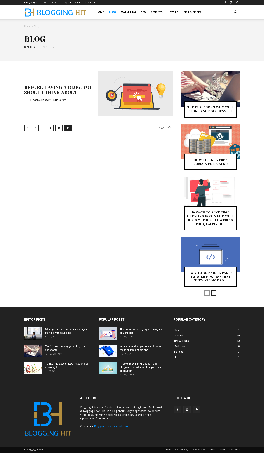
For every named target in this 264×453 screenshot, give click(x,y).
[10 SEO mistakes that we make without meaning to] (33, 368)
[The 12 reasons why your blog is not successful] (210, 89)
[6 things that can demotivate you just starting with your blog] (33, 333)
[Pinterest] (237, 2)
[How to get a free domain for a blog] (210, 141)
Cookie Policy (198, 449)
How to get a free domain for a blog (210, 162)
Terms (212, 449)
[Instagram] (231, 2)
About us (56, 2)
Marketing (128, 12)
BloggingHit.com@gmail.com (111, 426)
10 (59, 127)
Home (100, 12)
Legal (66, 2)
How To (173, 12)
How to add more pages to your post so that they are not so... (210, 276)
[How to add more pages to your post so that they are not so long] (210, 254)
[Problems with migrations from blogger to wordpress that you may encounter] (108, 368)
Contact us (90, 2)
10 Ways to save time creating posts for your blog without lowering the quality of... (210, 218)
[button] (235, 12)
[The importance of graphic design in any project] (108, 333)
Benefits (157, 12)
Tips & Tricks (192, 12)
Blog (112, 12)
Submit (78, 2)
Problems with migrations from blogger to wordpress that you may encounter (140, 367)
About (168, 449)
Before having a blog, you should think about (58, 90)
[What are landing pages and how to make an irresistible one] (108, 351)
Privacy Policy (181, 449)
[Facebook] (225, 2)
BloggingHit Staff (40, 100)
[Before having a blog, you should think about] (135, 93)
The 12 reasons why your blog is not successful (210, 109)
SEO (143, 12)
